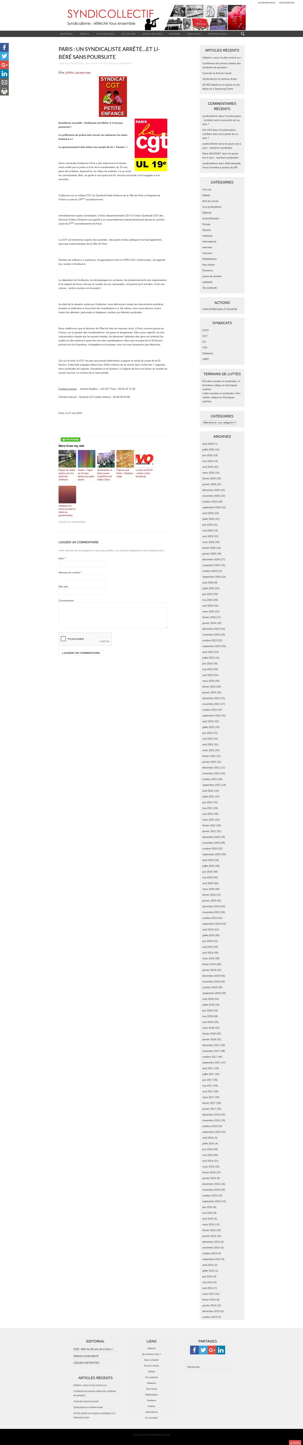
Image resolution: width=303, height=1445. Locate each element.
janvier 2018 (209, 1039)
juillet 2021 (208, 796)
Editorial (66, 34)
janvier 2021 (209, 831)
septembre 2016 (211, 1131)
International (217, 34)
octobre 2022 (209, 709)
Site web (63, 586)
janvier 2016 (209, 1178)
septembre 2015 (211, 1201)
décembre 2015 (211, 1183)
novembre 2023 (211, 634)
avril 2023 (207, 675)
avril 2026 (207, 466)
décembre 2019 (211, 906)
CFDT (205, 330)
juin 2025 (207, 524)
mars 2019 (208, 958)
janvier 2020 (209, 900)
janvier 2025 (209, 553)
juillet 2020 (208, 865)
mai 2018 (207, 1016)
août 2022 (208, 721)
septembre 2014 (211, 1259)
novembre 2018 (211, 981)
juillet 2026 (208, 449)
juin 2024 (207, 594)
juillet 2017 (208, 1074)
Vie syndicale (105, 34)
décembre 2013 (211, 1311)
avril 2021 (207, 813)
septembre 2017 (211, 1062)
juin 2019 (207, 941)
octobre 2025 (209, 501)
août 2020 (208, 860)
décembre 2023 (211, 628)
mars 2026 (208, 472)
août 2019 (208, 929)
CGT (205, 336)
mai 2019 (207, 946)
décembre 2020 (211, 837)
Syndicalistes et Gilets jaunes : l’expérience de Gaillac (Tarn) (104, 475)
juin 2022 (207, 732)
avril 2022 (207, 744)
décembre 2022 (211, 698)
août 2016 (208, 1137)
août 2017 (208, 1068)
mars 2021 (208, 819)
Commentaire (66, 600)
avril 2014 (207, 1288)
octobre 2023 (209, 640)
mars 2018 (208, 1027)
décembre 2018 (211, 975)
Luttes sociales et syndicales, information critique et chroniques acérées (221, 397)
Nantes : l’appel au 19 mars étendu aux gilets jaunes (86, 475)
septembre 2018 (211, 993)
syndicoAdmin (124, 63)
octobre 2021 (209, 779)
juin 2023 (207, 663)
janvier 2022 (209, 761)
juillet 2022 (208, 727)
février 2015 (209, 1230)
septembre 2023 (211, 646)
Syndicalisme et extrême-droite (219, 78)
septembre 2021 (211, 784)
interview (207, 247)
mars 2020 (208, 889)
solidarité (207, 282)
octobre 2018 (209, 987)
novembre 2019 (211, 912)
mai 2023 (207, 669)
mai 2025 (207, 530)
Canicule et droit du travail (216, 73)
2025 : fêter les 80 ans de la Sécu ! (93, 1349)
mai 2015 (207, 1212)
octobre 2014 (209, 1253)
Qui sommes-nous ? (151, 1354)
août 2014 (208, 1264)
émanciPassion (210, 218)
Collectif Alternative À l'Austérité (219, 309)
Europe (206, 224)
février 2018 (209, 1033)
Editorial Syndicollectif (85, 1355)
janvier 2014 (209, 1305)
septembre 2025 (211, 507)
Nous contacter (151, 1360)
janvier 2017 (209, 1108)
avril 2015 (207, 1218)
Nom (62, 558)
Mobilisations (152, 34)
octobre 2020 (209, 848)
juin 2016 (207, 1149)
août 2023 (208, 651)
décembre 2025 (211, 490)
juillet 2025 (208, 518)
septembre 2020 (211, 854)
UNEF (205, 359)
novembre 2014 (211, 1247)
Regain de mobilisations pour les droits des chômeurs (67, 475)
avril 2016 (207, 1160)
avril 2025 (207, 536)
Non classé (91, 63)
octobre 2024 (209, 571)
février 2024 (209, 617)
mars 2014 (208, 1293)
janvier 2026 (209, 484)
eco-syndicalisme (211, 206)
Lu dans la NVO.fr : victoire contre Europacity (144, 473)
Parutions (194, 34)
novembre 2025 (211, 495)
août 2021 (208, 790)
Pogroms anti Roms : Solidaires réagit (124, 473)
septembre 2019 (211, 923)
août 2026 (208, 443)
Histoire (174, 34)
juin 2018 (207, 1010)
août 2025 (208, 513)
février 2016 (209, 1172)
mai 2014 (207, 1282)
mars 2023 (208, 680)
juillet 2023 (208, 657)
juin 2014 (207, 1276)
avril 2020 (207, 883)
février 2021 (209, 825)
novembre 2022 (211, 704)
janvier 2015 (209, 1236)
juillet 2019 (208, 935)
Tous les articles (151, 1366)
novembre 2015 (211, 1189)
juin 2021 (207, 802)
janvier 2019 (209, 970)
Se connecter (151, 1418)
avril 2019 (207, 952)
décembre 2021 (211, 767)
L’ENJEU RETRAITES (86, 1362)
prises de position (212, 276)
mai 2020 (207, 877)
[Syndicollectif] (151, 17)
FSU (204, 347)
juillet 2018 (208, 1004)
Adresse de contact (70, 572)
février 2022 (209, 756)
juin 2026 (207, 455)
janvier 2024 (209, 623)
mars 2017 (208, 1097)
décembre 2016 (211, 1114)
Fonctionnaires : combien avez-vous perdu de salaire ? (221, 120)
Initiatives (129, 34)
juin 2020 (207, 871)
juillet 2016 (208, 1143)
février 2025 (209, 547)
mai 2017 (207, 1085)
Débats (84, 34)
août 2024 (208, 582)
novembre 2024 (211, 565)
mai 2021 (207, 808)
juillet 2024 (208, 588)
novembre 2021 (211, 773)
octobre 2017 (209, 1056)
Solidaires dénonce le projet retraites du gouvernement (67, 511)
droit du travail (210, 201)
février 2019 (209, 964)
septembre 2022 (211, 715)
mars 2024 (208, 611)
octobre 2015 (209, 1195)
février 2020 (209, 894)
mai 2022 (207, 738)
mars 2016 (208, 1166)
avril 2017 (207, 1091)
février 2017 (209, 1103)
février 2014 (209, 1299)
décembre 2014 (211, 1241)
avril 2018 (207, 1022)
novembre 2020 (211, 842)
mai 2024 (207, 599)
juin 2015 (207, 1207)
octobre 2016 (209, 1126)
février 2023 (209, 686)
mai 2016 (207, 1155)
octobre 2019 (209, 917)
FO (204, 341)
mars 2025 (208, 542)
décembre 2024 (211, 559)
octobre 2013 (209, 1317)
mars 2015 (208, 1224)
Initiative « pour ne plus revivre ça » (222, 57)
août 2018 (208, 998)
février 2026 (209, 478)
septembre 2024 (211, 576)
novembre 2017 (211, 1050)
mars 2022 (208, 750)
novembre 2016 (211, 1120)
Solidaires (207, 353)
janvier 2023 (209, 692)
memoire (207, 253)
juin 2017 (207, 1079)
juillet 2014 (208, 1270)
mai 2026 (207, 461)
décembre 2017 (211, 1045)
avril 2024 (207, 605)
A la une (206, 189)
